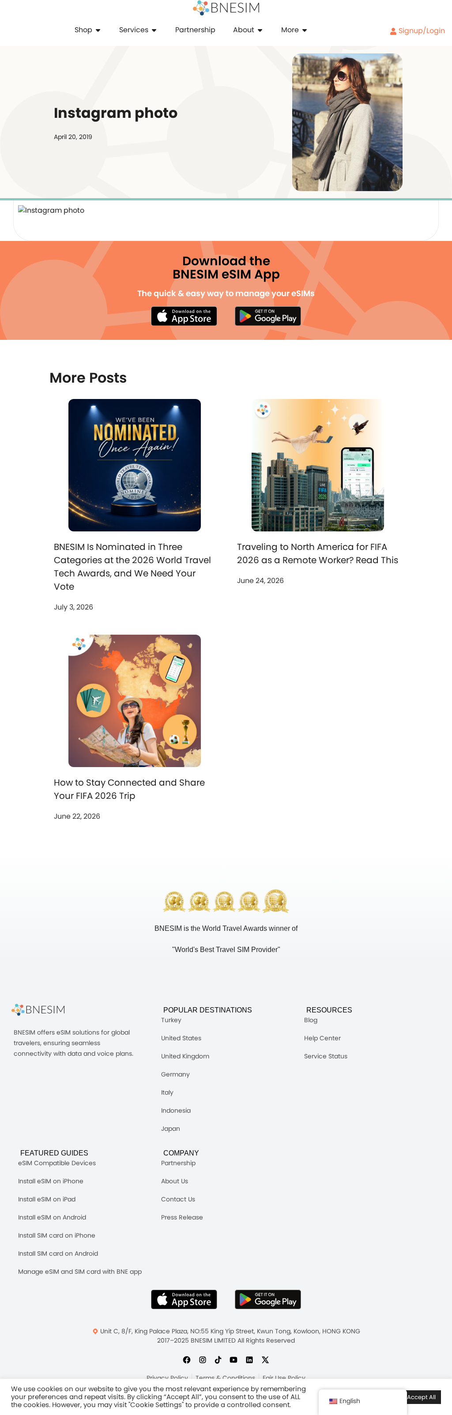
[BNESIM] (44, 1010)
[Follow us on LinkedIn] (249, 1359)
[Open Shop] (98, 30)
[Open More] (304, 30)
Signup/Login (421, 31)
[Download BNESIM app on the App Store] (184, 316)
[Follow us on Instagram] (202, 1359)
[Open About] (260, 30)
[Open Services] (154, 30)
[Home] (226, 8)
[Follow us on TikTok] (218, 1359)
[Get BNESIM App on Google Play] (268, 1299)
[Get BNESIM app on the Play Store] (268, 316)
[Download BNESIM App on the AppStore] (184, 1299)
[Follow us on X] (265, 1359)
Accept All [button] (421, 1397)
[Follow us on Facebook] (186, 1359)
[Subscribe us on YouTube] (233, 1359)
